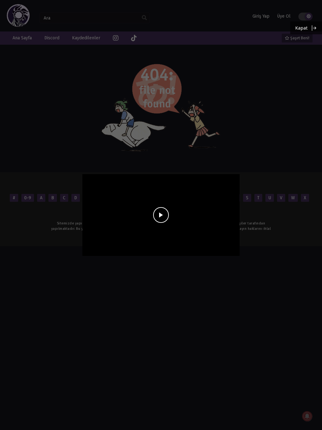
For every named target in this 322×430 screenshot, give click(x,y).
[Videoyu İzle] (161, 215)
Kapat (301, 28)
